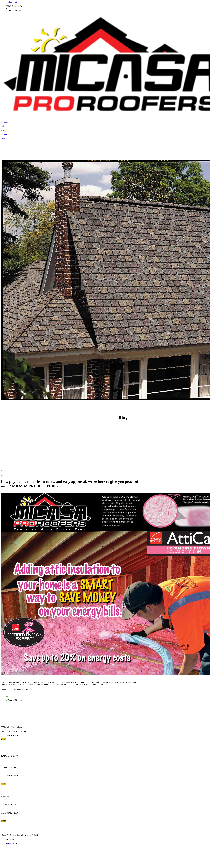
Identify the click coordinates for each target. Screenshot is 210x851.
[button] (3, 739)
